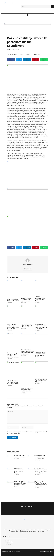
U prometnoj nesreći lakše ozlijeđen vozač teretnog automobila (40, 354)
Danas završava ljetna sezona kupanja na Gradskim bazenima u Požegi (26, 390)
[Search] (52, 6)
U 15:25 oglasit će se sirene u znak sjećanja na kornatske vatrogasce (13, 382)
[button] (27, 15)
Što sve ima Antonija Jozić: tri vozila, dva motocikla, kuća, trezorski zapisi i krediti (13, 355)
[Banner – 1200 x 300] (27, 29)
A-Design (51, 551)
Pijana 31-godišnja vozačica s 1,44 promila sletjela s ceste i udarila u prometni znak (13, 326)
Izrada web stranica (44, 551)
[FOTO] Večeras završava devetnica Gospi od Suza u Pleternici (40, 299)
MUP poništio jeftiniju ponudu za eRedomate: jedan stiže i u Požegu (27, 325)
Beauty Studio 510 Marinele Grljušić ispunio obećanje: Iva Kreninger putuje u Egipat (27, 352)
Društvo (28, 54)
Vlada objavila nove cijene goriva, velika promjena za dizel (26, 300)
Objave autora (27, 268)
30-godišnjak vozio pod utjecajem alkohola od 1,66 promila (41, 381)
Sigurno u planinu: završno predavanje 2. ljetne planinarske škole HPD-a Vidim (41, 326)
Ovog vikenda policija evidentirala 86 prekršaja (13, 300)
